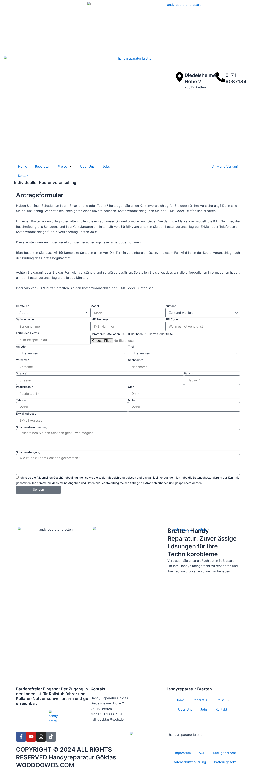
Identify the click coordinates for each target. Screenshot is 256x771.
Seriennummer (25, 319)
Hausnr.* (189, 373)
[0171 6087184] (220, 77)
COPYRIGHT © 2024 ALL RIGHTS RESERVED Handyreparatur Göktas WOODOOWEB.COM (66, 757)
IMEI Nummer (99, 319)
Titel (131, 346)
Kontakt (24, 176)
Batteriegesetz (225, 762)
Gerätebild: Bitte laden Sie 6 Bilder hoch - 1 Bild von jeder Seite (132, 334)
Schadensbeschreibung (31, 427)
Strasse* (22, 373)
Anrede (21, 346)
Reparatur (42, 166)
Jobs (106, 166)
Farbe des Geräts (27, 333)
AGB (202, 753)
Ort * (131, 386)
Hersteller (22, 306)
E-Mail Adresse (26, 413)
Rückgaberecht (224, 753)
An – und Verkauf (225, 166)
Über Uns (87, 166)
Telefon (21, 400)
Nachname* (135, 360)
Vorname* (22, 360)
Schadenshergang (28, 452)
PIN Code (171, 319)
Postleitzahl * (24, 386)
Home (22, 166)
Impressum (182, 753)
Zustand (170, 306)
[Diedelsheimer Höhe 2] (180, 77)
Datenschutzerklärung (189, 762)
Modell (95, 306)
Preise (62, 166)
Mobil (131, 400)
